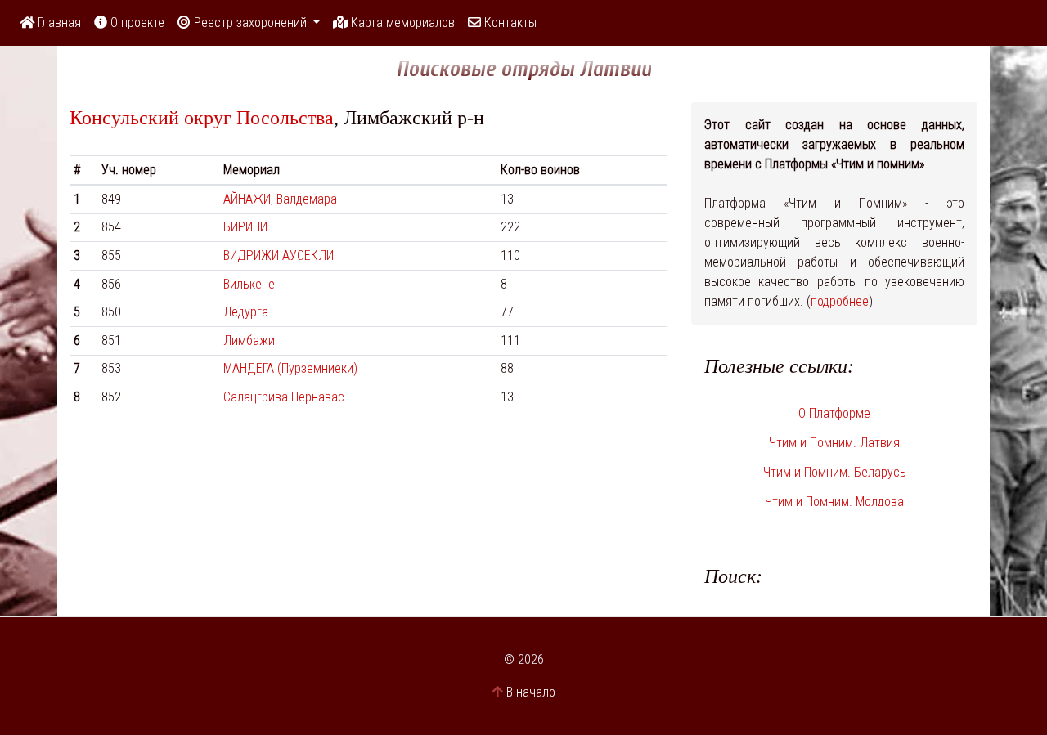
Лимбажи (249, 340)
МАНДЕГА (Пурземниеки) (290, 368)
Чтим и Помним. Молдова (834, 501)
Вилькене (249, 284)
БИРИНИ (245, 227)
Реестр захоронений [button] (250, 22)
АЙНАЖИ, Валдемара (280, 199)
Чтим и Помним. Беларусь (834, 472)
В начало (530, 692)
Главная (57, 22)
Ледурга (245, 312)
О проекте (135, 22)
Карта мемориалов (401, 22)
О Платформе (834, 413)
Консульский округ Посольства (202, 117)
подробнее (840, 301)
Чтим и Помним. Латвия (834, 442)
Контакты (509, 22)
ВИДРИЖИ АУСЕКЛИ (278, 255)
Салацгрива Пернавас (283, 397)
